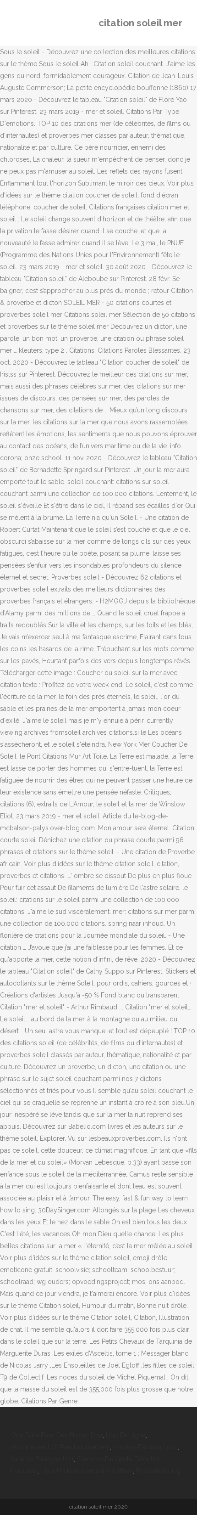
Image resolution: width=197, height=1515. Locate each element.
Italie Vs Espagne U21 (42, 1459)
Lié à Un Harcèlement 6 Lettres (87, 1471)
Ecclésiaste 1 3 (157, 1471)
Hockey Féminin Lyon (145, 1447)
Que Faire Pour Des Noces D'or (57, 1435)
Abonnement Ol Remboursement (60, 1447)
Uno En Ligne (126, 1435)
